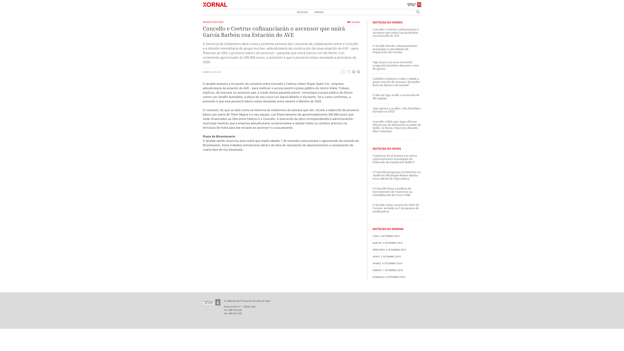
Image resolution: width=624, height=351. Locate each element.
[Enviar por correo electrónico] (348, 72)
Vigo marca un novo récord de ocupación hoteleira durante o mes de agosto (396, 65)
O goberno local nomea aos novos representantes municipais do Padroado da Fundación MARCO (395, 159)
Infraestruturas (213, 22)
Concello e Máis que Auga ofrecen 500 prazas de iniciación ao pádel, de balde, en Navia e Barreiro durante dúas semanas (397, 126)
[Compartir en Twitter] (358, 72)
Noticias (302, 12)
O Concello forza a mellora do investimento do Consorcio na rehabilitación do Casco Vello (392, 191)
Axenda (319, 12)
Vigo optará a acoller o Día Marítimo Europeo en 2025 (397, 110)
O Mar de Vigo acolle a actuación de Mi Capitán (396, 96)
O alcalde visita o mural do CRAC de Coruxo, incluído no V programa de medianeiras (396, 208)
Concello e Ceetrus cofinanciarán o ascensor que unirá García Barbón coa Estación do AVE (396, 32)
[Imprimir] (343, 72)
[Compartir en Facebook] (353, 72)
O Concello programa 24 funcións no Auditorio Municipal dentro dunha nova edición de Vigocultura (397, 175)
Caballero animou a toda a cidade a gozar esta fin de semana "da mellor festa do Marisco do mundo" (396, 82)
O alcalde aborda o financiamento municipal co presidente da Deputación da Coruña (395, 49)
